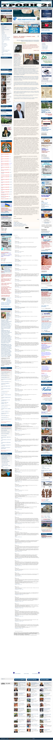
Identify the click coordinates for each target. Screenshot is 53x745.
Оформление (28, 738)
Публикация (18, 738)
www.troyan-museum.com (46, 501)
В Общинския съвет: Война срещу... (8, 77)
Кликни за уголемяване (45, 287)
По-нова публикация (17, 673)
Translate (7, 113)
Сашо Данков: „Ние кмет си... (9, 82)
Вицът (2, 52)
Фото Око (3, 47)
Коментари (21, 738)
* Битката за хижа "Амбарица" (5, 433)
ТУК (3, 170)
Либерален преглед (4, 458)
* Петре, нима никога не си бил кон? (6, 388)
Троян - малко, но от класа (6, 125)
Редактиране (23, 738)
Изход (30, 738)
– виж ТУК (45, 18)
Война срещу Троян (4, 417)
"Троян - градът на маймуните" (18, 223)
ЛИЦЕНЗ (34, 738)
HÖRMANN (46, 222)
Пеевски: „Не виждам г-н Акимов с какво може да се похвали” (24, 37)
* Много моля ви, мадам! (4, 415)
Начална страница (26, 673)
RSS (31, 738)
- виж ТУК (10, 176)
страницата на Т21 (6, 137)
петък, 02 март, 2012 (18, 252)
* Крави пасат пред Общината (5, 381)
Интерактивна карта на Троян (45, 50)
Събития (43, 467)
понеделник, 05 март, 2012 (19, 589)
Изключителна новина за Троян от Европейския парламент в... (47, 709)
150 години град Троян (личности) (45, 479)
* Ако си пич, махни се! (4, 375)
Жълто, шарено (4, 46)
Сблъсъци (3, 33)
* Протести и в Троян (4, 435)
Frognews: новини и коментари (6, 455)
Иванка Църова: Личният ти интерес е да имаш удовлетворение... (21, 714)
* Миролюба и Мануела (4, 377)
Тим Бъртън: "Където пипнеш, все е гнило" (20, 224)
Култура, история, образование (6, 37)
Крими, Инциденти (4, 43)
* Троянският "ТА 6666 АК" (4, 411)
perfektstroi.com (44, 250)
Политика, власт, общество (5, 29)
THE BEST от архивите (5, 51)
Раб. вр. (46, 517)
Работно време (44, 468)
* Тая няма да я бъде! (4, 391)
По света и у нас (4, 34)
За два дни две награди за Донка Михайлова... (9, 88)
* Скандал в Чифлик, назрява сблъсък (6, 428)
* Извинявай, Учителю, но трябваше (6, 408)
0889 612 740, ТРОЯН (46, 112)
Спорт (2, 42)
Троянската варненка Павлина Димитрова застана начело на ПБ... (35, 683)
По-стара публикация (35, 673)
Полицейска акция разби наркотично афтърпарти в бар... (47, 699)
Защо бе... (45, 703)
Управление (26, 738)
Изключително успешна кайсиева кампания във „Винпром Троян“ (6, 13)
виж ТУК (11, 179)
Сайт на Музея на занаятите (5, 461)
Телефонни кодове (45, 47)
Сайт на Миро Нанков (5, 462)
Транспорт (43, 43)
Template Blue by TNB (12, 738)
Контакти (48, 468)
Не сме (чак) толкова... (8, 99)
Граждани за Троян (16, 222)
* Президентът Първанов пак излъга (6, 397)
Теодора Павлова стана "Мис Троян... (9, 94)
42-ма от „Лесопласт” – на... (22, 719)
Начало (3, 25)
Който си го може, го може (5, 38)
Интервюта (3, 28)
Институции (44, 44)
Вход (16, 738)
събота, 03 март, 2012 (18, 408)
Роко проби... (45, 724)
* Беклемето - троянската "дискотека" (6, 394)
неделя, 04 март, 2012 (18, 529)
